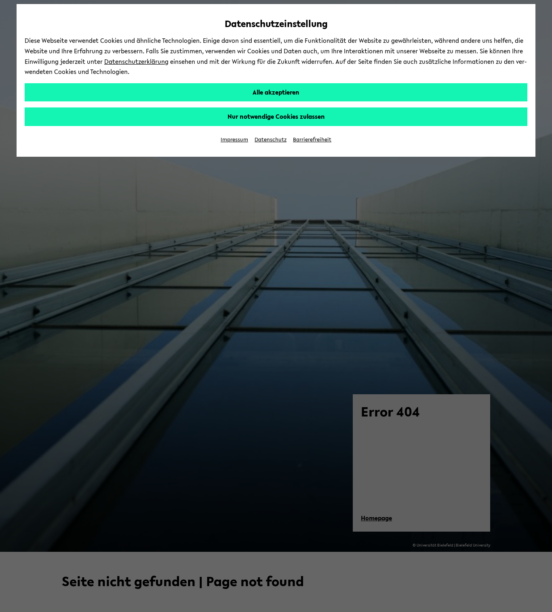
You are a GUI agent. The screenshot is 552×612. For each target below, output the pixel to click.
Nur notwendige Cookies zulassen (276, 116)
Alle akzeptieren (276, 92)
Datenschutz (271, 139)
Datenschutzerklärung (136, 61)
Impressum (234, 139)
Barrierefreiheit (312, 139)
